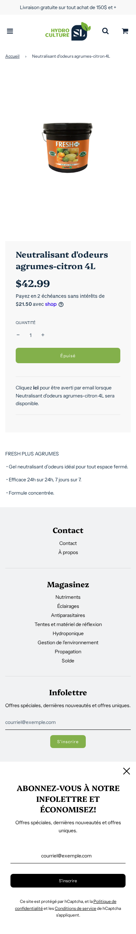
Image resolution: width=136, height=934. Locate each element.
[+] (42, 335)
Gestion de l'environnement (68, 642)
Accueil (12, 56)
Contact (68, 543)
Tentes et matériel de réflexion (68, 624)
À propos (68, 552)
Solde (68, 661)
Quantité (26, 322)
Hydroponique (68, 633)
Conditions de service (75, 908)
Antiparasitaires (68, 615)
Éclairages (68, 606)
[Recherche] (105, 31)
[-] (18, 335)
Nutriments (68, 597)
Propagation (68, 651)
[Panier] (125, 31)
